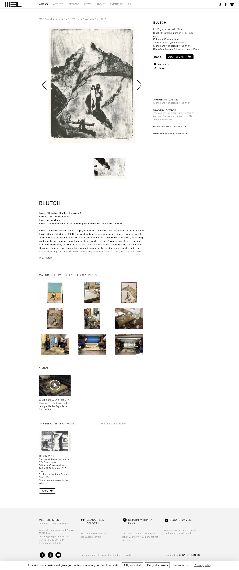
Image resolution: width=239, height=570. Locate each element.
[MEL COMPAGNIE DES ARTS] (13, 3)
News (87, 4)
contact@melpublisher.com (53, 536)
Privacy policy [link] (202, 565)
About (101, 4)
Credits (128, 555)
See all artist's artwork (113, 423)
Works (61, 19)
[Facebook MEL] (42, 555)
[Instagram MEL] (50, 555)
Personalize (180, 565)
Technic (74, 4)
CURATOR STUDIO (189, 555)
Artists (58, 4)
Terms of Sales (98, 555)
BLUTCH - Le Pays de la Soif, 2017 (87, 19)
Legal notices (115, 555)
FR (129, 4)
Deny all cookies (157, 565)
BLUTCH (159, 22)
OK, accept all (132, 565)
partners (116, 4)
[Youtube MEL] (58, 555)
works (43, 4)
